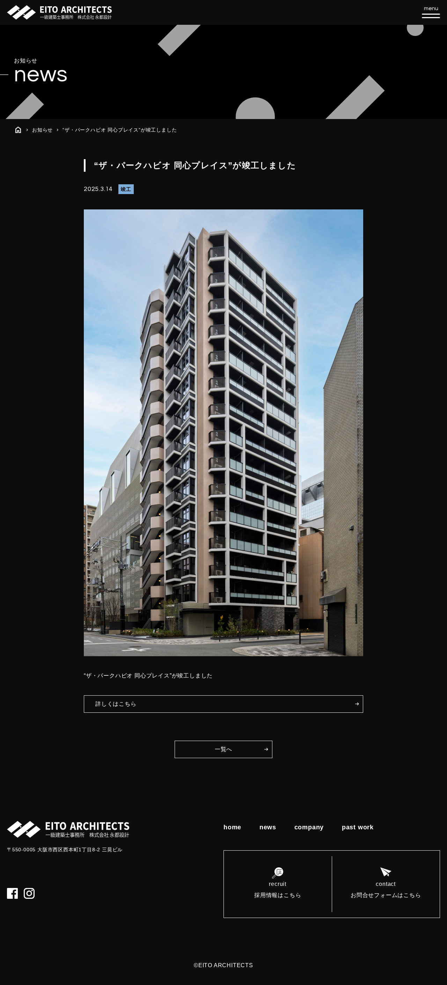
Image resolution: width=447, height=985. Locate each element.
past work (358, 827)
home (232, 827)
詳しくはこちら (116, 704)
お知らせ (42, 130)
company (309, 827)
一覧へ (223, 749)
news (267, 827)
